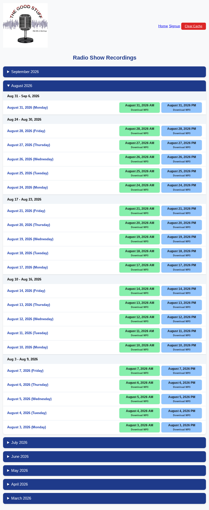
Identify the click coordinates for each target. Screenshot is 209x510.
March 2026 (21, 498)
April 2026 (19, 484)
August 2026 (21, 85)
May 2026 (19, 470)
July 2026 (19, 442)
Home (163, 26)
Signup (174, 26)
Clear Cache (193, 26)
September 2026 (25, 71)
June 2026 (20, 456)
